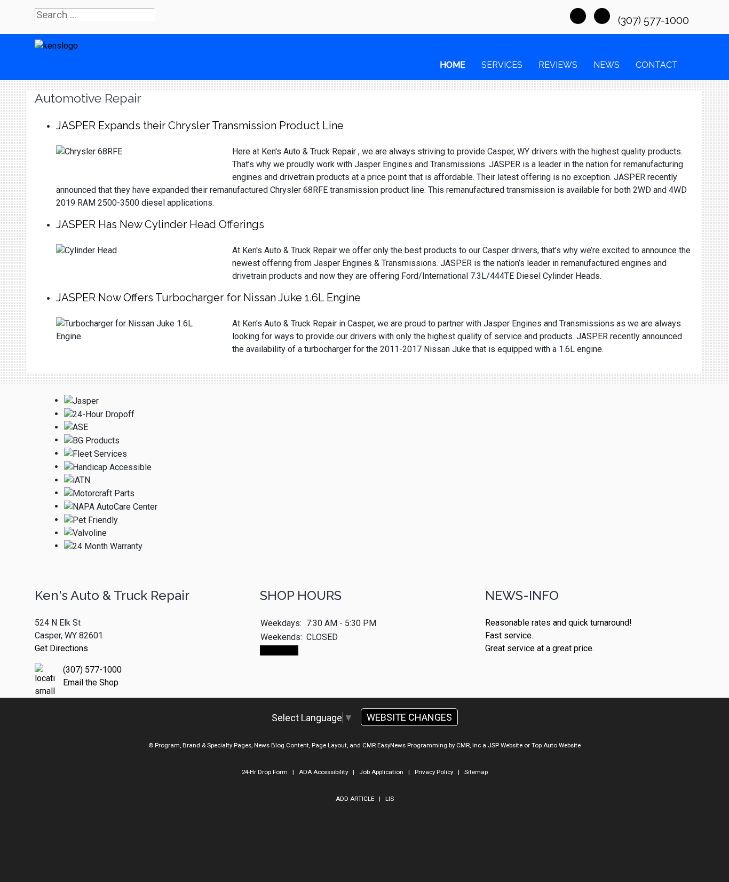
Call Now (279, 650)
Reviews (557, 65)
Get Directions (61, 648)
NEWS (606, 65)
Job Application (381, 772)
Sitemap (476, 772)
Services (501, 65)
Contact (657, 65)
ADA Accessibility (323, 772)
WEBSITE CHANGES (409, 717)
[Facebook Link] (578, 16)
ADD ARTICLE (355, 798)
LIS (389, 798)
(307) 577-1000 (655, 20)
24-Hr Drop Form (265, 772)
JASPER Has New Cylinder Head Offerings (160, 224)
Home (452, 65)
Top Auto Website (556, 745)
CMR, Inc (468, 745)
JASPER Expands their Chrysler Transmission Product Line (200, 125)
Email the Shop (90, 682)
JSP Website (505, 745)
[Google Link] (602, 16)
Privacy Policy (434, 772)
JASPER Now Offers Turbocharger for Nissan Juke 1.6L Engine (208, 297)
